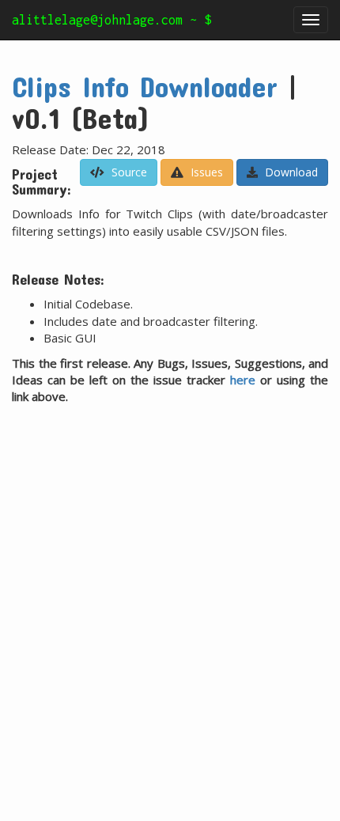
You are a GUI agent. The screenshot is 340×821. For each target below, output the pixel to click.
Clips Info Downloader (145, 86)
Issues (205, 172)
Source (127, 172)
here (242, 380)
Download (290, 172)
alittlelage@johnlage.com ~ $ (111, 20)
